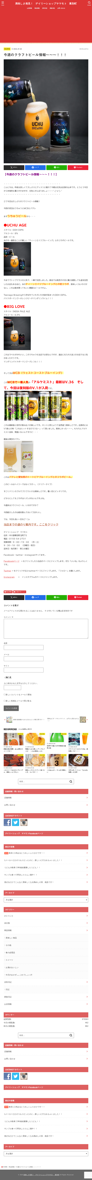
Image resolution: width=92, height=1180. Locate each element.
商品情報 (37, 8)
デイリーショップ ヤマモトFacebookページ (24, 833)
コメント (8, 617)
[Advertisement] (46, 27)
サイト (6, 666)
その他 (8, 945)
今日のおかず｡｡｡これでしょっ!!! (19, 975)
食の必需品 (10, 953)
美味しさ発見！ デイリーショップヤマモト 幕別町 (46, 3)
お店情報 (29, 8)
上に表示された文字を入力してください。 (21, 683)
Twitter (7, 571)
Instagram (9, 577)
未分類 (7, 923)
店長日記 (44, 8)
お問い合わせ (61, 8)
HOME (5, 1167)
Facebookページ (11, 561)
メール (6, 654)
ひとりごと (8, 916)
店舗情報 (8, 798)
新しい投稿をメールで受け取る (18, 701)
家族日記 (52, 8)
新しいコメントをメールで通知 (18, 695)
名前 (5, 643)
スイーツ (9, 960)
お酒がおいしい (20, 591)
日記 (7, 989)
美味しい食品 (11, 938)
